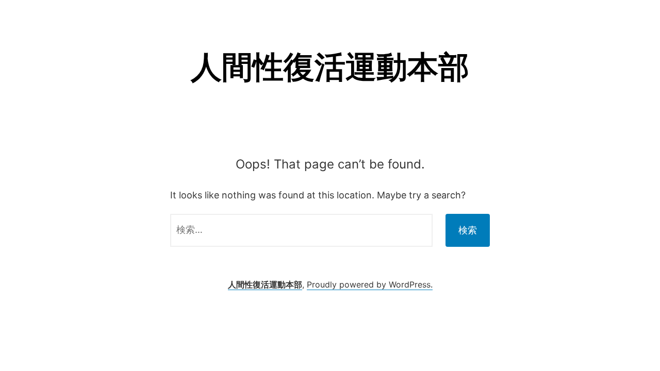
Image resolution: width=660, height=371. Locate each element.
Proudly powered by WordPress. (370, 284)
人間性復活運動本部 (330, 66)
